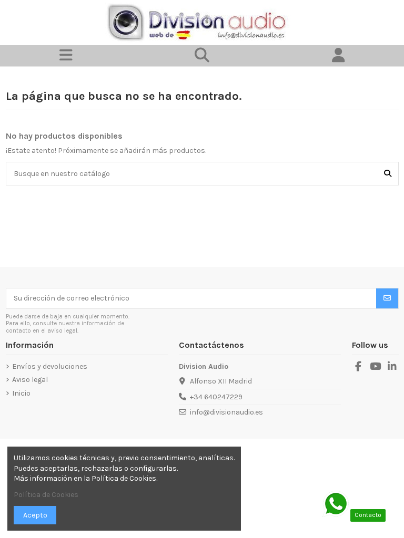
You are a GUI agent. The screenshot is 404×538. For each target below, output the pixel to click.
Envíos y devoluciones (49, 366)
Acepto (35, 515)
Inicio (21, 393)
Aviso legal (30, 379)
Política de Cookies (46, 494)
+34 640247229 (216, 396)
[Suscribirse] (387, 298)
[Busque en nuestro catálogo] (388, 173)
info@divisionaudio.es (226, 412)
